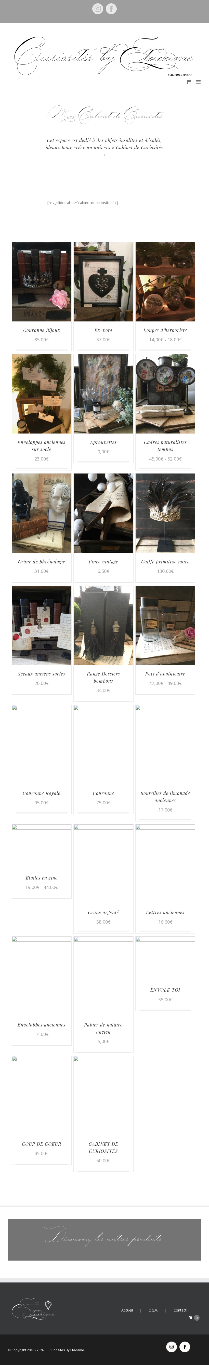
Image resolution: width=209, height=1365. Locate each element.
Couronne (103, 793)
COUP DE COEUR (41, 1144)
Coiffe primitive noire (165, 562)
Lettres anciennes (165, 912)
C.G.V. (153, 1310)
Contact (180, 1310)
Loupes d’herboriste (165, 330)
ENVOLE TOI (165, 990)
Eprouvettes (103, 442)
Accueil (127, 1310)
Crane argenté (103, 912)
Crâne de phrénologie (41, 562)
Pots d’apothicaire (165, 674)
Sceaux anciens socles (41, 674)
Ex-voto (103, 330)
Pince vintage (103, 562)
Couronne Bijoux (41, 330)
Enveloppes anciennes (42, 1025)
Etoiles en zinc (42, 878)
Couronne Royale (41, 793)
